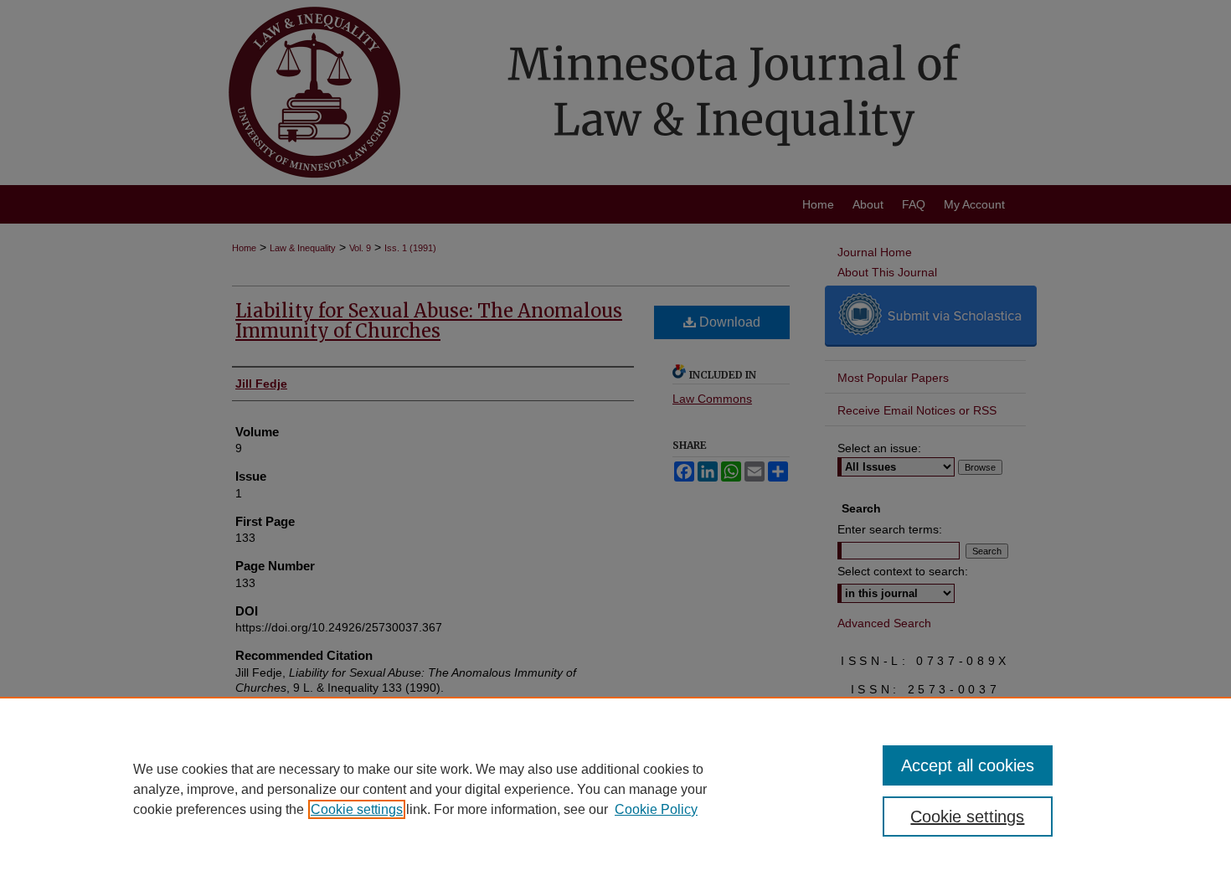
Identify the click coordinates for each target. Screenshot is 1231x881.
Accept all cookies (967, 765)
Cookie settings (357, 809)
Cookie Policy (656, 809)
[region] (615, 789)
